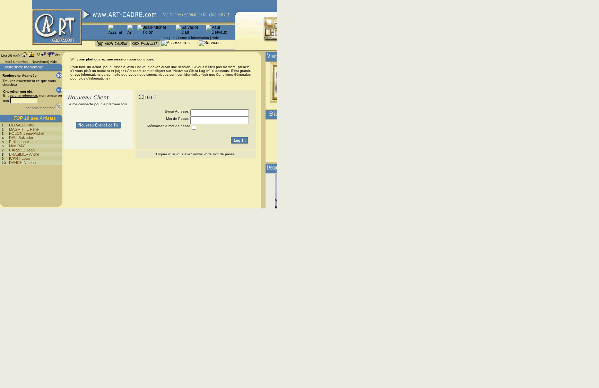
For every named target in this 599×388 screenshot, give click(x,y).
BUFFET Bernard (292, 158)
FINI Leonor (19, 142)
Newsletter (40, 62)
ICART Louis (20, 158)
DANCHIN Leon (22, 162)
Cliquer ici (163, 154)
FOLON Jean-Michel (26, 133)
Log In (169, 38)
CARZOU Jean (22, 150)
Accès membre (16, 62)
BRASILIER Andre (24, 154)
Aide (215, 38)
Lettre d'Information (193, 38)
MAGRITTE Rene (24, 129)
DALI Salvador (21, 137)
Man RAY (17, 146)
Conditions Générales (233, 74)
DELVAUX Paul (21, 125)
